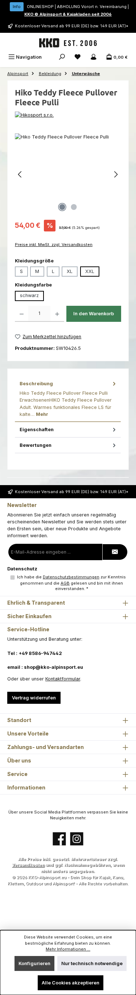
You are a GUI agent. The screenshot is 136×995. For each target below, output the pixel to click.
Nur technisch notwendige (92, 963)
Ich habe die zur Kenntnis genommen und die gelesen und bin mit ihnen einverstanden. (71, 582)
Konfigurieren (34, 963)
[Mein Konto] (94, 57)
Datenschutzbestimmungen (71, 577)
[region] (68, 174)
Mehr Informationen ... (68, 949)
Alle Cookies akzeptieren (70, 983)
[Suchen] (62, 57)
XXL (89, 271)
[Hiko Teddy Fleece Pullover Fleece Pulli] (68, 174)
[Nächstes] (115, 174)
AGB (65, 583)
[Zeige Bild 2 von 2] (74, 207)
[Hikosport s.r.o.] (68, 115)
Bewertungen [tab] (35, 445)
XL (70, 271)
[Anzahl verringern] (21, 314)
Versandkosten (28, 864)
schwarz (29, 295)
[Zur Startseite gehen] (68, 43)
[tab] (68, 399)
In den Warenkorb (93, 313)
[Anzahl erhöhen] (57, 314)
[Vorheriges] (20, 174)
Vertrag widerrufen (34, 698)
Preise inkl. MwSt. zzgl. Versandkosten (53, 244)
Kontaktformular (62, 679)
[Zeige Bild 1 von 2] (62, 207)
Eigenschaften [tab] (37, 429)
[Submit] (115, 552)
